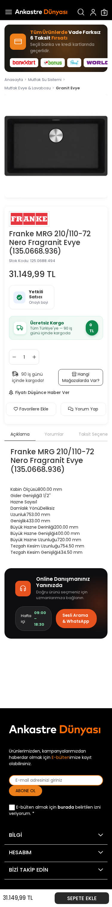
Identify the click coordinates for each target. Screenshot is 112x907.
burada (66, 807)
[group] (56, 146)
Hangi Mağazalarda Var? (80, 377)
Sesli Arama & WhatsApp (75, 618)
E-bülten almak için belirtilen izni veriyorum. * (55, 810)
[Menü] (7, 12)
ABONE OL (26, 791)
